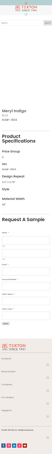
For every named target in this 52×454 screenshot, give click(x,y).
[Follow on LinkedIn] (14, 445)
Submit (5, 324)
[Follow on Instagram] (9, 445)
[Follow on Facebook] (3, 445)
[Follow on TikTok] (19, 445)
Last (3, 259)
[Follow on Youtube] (25, 445)
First (3, 246)
